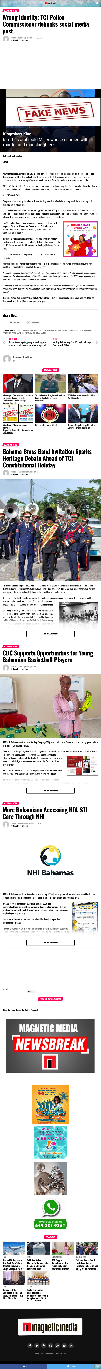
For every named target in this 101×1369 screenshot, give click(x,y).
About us (39, 1353)
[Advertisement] (50, 66)
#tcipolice (27, 333)
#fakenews (52, 330)
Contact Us (61, 1353)
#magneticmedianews (83, 330)
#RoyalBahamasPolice (12, 333)
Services (49, 1353)
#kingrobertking (66, 330)
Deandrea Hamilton (20, 40)
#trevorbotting (40, 333)
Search (5, 989)
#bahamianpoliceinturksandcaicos (32, 330)
